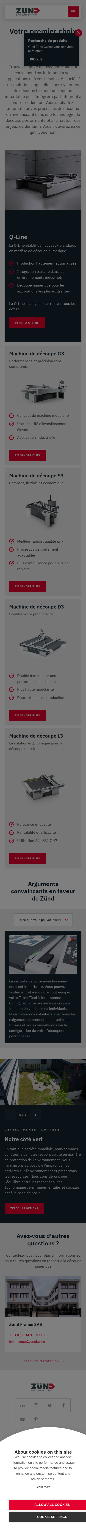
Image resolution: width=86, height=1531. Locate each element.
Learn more (43, 1487)
